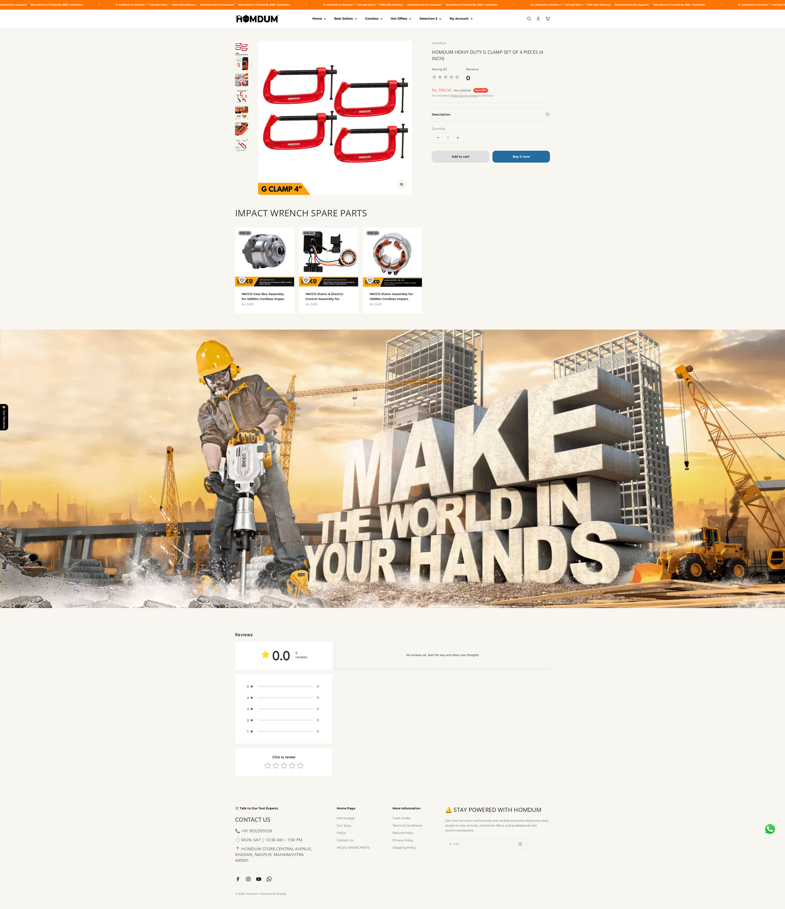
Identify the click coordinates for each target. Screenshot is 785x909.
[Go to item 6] (241, 129)
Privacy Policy (402, 840)
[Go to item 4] (241, 97)
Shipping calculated (463, 95)
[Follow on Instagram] (248, 879)
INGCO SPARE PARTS (353, 847)
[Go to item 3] (241, 80)
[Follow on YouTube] (258, 879)
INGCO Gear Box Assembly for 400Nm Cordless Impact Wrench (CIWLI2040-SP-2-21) (264, 299)
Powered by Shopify (273, 893)
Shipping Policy (404, 847)
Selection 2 (428, 18)
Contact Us (345, 840)
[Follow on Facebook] (238, 879)
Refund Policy (403, 833)
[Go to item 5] (241, 113)
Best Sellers (343, 18)
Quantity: (439, 128)
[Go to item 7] (241, 146)
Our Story (344, 825)
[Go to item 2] (241, 64)
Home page (346, 818)
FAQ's (341, 833)
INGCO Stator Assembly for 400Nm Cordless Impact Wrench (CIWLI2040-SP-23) (391, 299)
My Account (459, 18)
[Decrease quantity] (438, 138)
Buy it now (521, 156)
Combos (371, 18)
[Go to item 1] (241, 48)
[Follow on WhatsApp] (269, 879)
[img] (446, 78)
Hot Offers (399, 18)
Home (317, 18)
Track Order (401, 818)
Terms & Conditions (407, 825)
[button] (283, 686)
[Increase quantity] (458, 138)
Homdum (439, 43)
